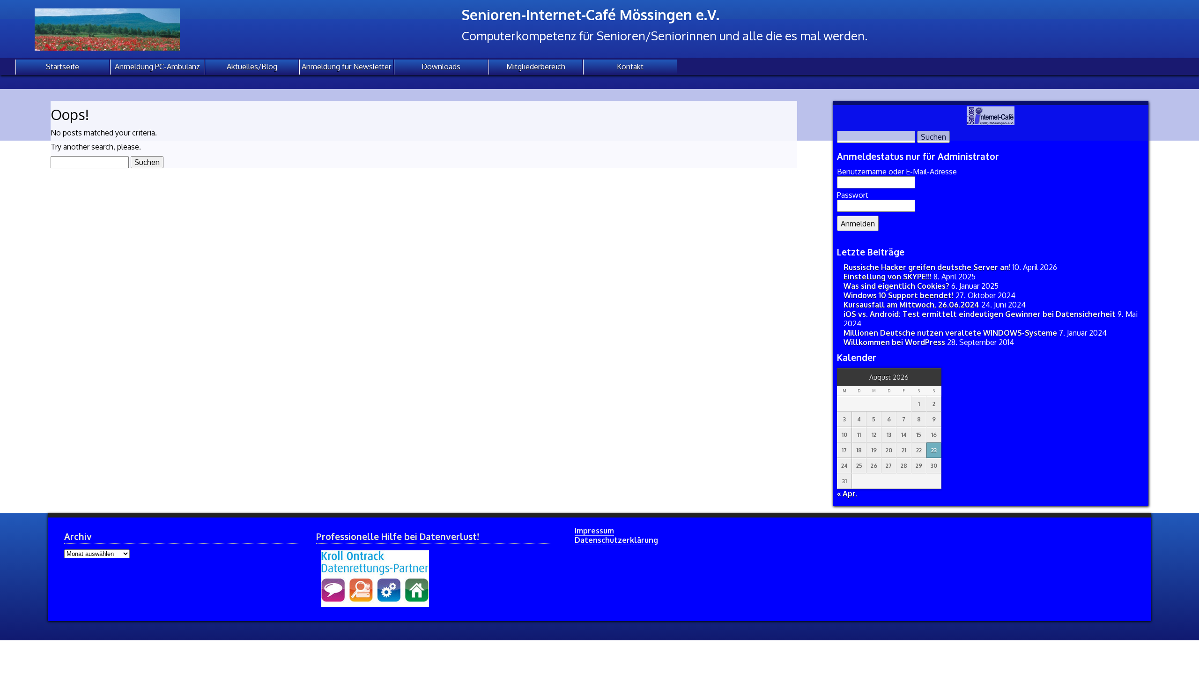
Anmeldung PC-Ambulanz (157, 66)
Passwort (852, 195)
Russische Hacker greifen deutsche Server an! (927, 267)
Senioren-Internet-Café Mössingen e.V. (590, 14)
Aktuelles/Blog (252, 66)
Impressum (594, 530)
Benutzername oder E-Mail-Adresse (897, 171)
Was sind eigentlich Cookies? (896, 286)
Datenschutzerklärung (616, 540)
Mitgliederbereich (535, 66)
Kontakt (630, 66)
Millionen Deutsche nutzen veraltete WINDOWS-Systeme (950, 333)
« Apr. (847, 493)
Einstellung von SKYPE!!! (888, 276)
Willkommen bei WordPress (894, 342)
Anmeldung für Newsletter (346, 66)
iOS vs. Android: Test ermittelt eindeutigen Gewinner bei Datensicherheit (980, 314)
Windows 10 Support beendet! (899, 295)
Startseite (62, 66)
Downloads (441, 66)
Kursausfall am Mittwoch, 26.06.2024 (911, 304)
